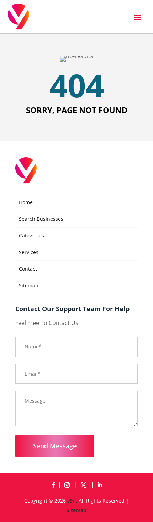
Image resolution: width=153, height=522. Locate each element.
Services (28, 252)
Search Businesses (41, 218)
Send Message (54, 446)
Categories (31, 235)
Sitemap (28, 285)
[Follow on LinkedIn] (99, 485)
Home (26, 202)
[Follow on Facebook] (53, 485)
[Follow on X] (84, 485)
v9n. (72, 500)
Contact (28, 268)
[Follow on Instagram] (68, 485)
